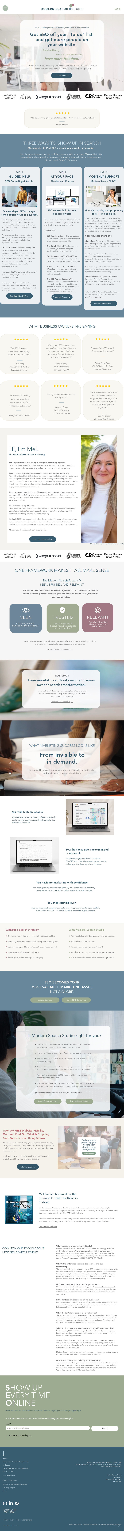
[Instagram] (5, 1503)
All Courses (7, 1465)
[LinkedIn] (10, 758)
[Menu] (5, 8)
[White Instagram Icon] (10, 763)
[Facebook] (17, 1503)
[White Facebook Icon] (10, 767)
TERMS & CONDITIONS (24, 1520)
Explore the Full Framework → (60, 649)
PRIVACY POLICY (8, 1520)
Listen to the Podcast (48, 1226)
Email (8, 1424)
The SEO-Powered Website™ (88, 1276)
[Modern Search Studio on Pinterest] (10, 772)
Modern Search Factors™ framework (49, 519)
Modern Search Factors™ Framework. (61, 160)
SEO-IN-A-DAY (8, 1472)
